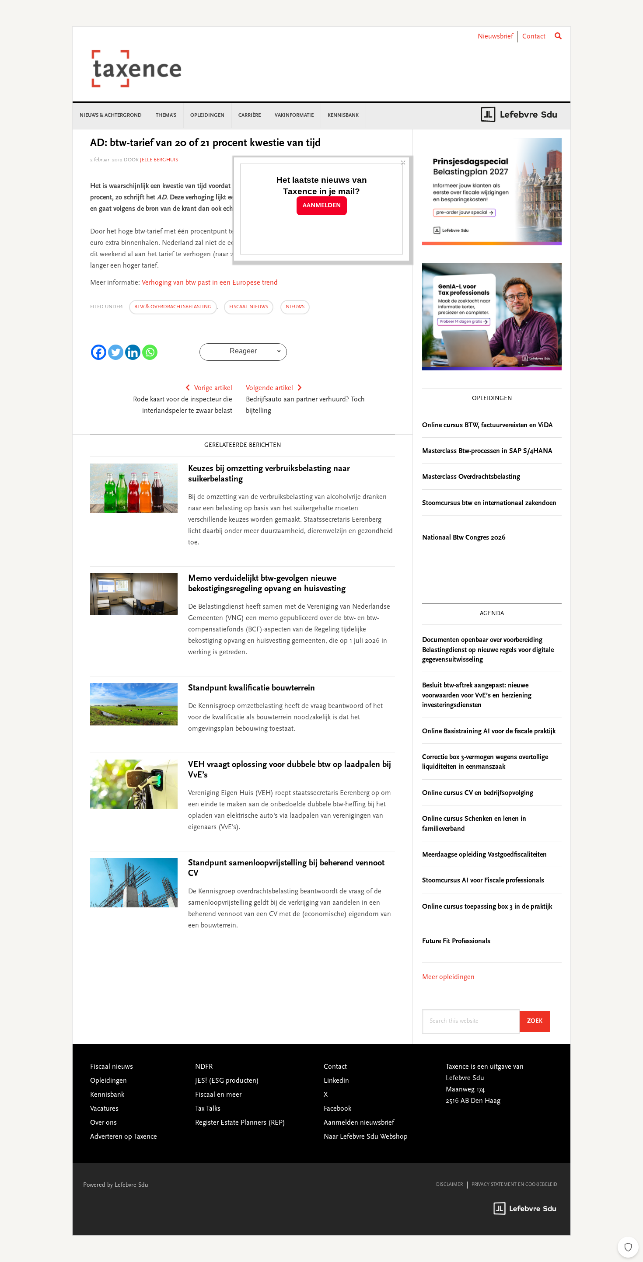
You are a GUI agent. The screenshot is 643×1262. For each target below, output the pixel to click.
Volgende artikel (269, 388)
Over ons (103, 1122)
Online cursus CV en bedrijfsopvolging (477, 793)
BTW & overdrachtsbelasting (173, 307)
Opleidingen (108, 1080)
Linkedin (336, 1080)
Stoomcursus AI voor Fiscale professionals (483, 880)
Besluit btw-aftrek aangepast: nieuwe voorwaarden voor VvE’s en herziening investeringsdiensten (476, 695)
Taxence (147, 68)
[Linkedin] (132, 352)
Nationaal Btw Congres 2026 (464, 537)
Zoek (538, 1021)
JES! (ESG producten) (227, 1080)
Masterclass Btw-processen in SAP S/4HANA (487, 451)
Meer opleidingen (448, 977)
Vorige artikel (213, 388)
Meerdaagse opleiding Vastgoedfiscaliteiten (484, 854)
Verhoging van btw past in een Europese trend (210, 282)
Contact (533, 36)
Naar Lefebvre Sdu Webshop (366, 1136)
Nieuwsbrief (495, 36)
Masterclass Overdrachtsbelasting (471, 477)
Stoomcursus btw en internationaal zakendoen (489, 503)
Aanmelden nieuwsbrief (359, 1122)
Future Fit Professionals (456, 941)
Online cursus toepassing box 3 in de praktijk (487, 906)
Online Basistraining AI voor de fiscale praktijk (489, 731)
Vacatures (104, 1108)
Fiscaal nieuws (248, 307)
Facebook (337, 1108)
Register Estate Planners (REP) (240, 1122)
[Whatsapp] (149, 352)
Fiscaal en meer (218, 1094)
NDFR (204, 1066)
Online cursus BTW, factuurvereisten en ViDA (487, 425)
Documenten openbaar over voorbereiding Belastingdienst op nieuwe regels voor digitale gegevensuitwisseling (488, 650)
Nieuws (295, 307)
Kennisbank (107, 1094)
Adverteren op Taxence (123, 1136)
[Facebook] (98, 352)
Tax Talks (207, 1108)
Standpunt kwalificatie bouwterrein (251, 688)
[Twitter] (115, 352)
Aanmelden (322, 205)
